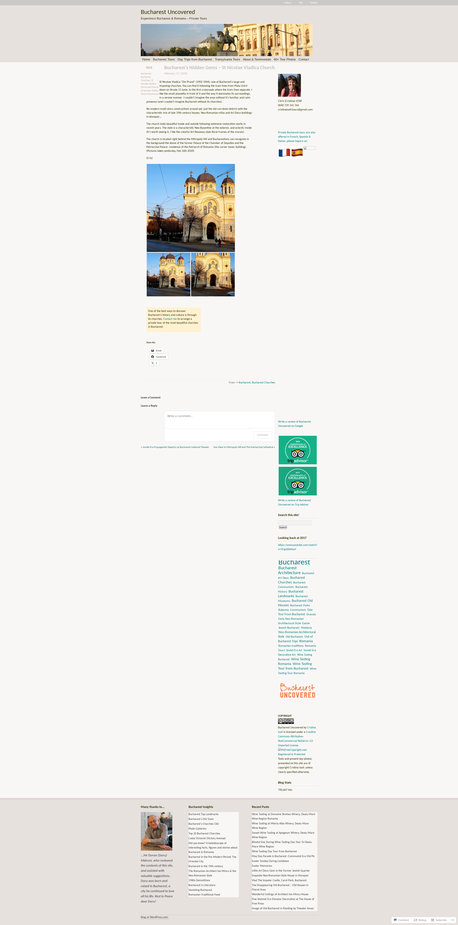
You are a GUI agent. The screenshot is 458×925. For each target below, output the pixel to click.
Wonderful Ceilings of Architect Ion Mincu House (280, 894)
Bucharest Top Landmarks (203, 814)
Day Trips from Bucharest (195, 59)
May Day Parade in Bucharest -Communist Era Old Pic (283, 856)
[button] (190, 208)
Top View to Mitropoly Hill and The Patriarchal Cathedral (243, 447)
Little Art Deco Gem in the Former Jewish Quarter (281, 870)
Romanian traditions (291, 645)
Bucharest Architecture (289, 570)
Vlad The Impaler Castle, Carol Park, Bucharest (279, 880)
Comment (262, 434)
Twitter (313, 3)
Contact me (170, 319)
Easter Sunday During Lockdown (270, 861)
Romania (306, 641)
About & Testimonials (257, 59)
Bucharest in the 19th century (206, 866)
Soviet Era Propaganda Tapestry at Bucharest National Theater (176, 447)
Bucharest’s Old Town (201, 819)
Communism (298, 609)
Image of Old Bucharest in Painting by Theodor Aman (283, 908)
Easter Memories (262, 866)
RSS (301, 3)
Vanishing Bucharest (200, 890)
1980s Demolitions (199, 880)
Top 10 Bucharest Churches (204, 833)
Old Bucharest (294, 636)
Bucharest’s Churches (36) (204, 824)
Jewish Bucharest (288, 627)
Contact (304, 59)
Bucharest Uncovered (168, 12)
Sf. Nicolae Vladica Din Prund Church (149, 83)
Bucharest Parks (300, 605)
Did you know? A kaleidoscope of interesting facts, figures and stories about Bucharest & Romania (213, 848)
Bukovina (283, 610)
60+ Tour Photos (285, 59)
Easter (306, 623)
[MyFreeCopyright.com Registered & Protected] (297, 754)
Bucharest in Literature (202, 885)
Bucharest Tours (164, 59)
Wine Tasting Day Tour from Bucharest (274, 851)
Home (146, 59)
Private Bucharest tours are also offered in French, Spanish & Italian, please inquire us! (296, 137)
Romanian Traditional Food (204, 894)
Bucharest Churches (263, 382)
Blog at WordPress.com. (155, 917)
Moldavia (306, 627)
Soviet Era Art (294, 650)
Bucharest (146, 74)
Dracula (311, 614)
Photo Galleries (197, 828)
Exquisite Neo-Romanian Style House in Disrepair (280, 875)
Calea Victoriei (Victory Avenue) (207, 838)
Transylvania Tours (227, 59)
